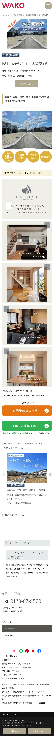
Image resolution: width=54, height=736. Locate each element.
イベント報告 (9, 635)
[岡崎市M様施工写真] (27, 241)
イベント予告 (9, 628)
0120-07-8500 (25, 600)
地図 (30, 76)
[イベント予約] (27, 409)
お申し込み (27, 84)
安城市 (31, 684)
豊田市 (23, 684)
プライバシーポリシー (29, 723)
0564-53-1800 (25, 667)
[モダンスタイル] (27, 199)
